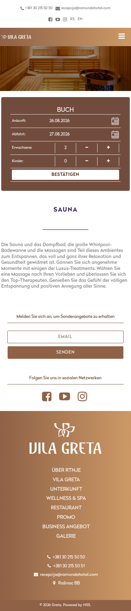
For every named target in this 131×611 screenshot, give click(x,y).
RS (72, 19)
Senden (65, 352)
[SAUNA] (16, 37)
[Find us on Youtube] (58, 20)
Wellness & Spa (66, 498)
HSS (86, 605)
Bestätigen (65, 175)
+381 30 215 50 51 (68, 566)
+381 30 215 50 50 (38, 8)
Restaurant (66, 508)
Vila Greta (66, 480)
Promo (66, 517)
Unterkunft (66, 489)
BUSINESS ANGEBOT (66, 527)
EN (80, 19)
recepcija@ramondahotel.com (85, 8)
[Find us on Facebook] (50, 20)
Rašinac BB (68, 583)
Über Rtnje (66, 470)
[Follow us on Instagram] (65, 20)
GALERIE (66, 536)
